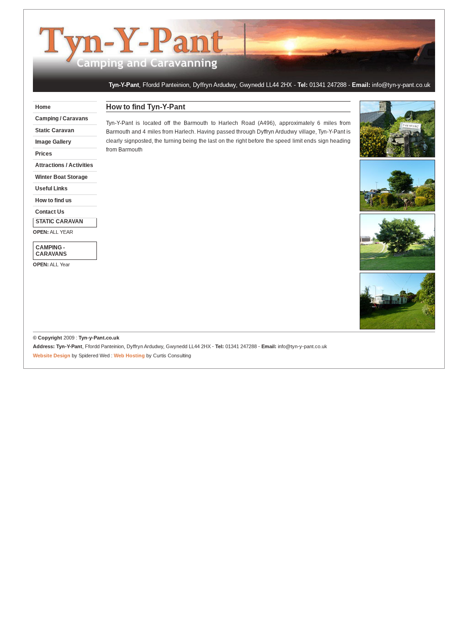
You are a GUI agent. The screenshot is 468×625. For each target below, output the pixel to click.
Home (43, 107)
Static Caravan (54, 130)
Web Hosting (129, 355)
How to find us (53, 200)
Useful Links (51, 188)
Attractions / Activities (64, 165)
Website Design (51, 355)
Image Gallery (53, 142)
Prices (43, 154)
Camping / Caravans (61, 118)
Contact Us (49, 212)
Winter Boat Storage (61, 177)
